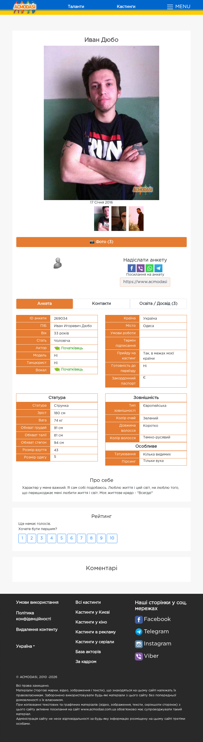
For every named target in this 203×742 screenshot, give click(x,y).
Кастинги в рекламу (96, 632)
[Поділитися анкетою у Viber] (141, 268)
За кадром (86, 662)
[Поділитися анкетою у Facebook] (132, 268)
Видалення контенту (36, 630)
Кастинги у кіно (91, 622)
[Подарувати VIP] (58, 262)
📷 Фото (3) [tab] (101, 242)
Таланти (76, 7)
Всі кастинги (88, 602)
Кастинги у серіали (95, 642)
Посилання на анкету (145, 274)
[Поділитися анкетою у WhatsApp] (149, 268)
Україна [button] (24, 646)
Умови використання (37, 602)
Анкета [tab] (44, 304)
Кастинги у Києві (93, 612)
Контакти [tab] (101, 304)
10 (112, 538)
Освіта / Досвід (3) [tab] (158, 304)
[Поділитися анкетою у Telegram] (158, 268)
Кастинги (126, 7)
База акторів (88, 652)
